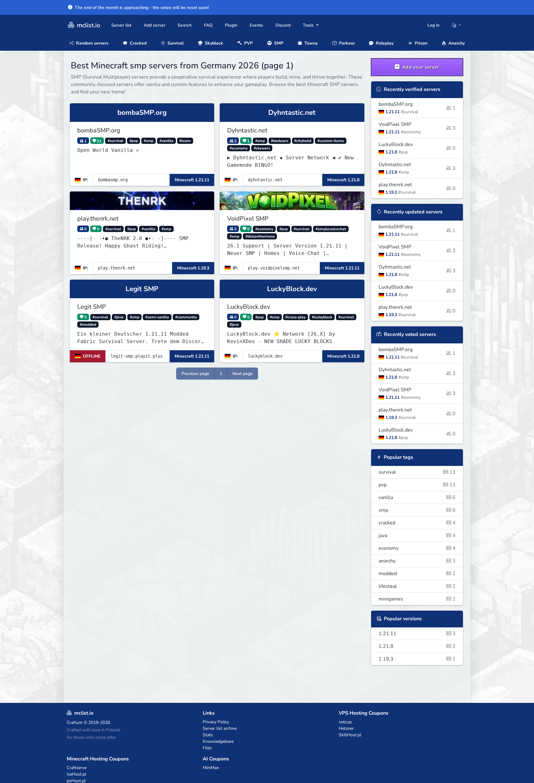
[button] (456, 25)
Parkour (346, 43)
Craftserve (77, 768)
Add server (154, 25)
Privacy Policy (216, 722)
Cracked (137, 43)
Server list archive (220, 728)
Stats (208, 735)
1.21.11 (417, 633)
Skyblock (213, 43)
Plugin (231, 25)
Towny (310, 43)
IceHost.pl (76, 774)
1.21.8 (417, 646)
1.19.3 (417, 659)
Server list (121, 25)
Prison (420, 43)
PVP (248, 43)
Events (256, 25)
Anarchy (456, 43)
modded (417, 573)
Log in (433, 25)
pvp (417, 484)
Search (185, 25)
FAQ (208, 25)
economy (417, 548)
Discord (282, 25)
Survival (175, 43)
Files (207, 748)
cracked (417, 522)
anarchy (417, 560)
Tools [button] (309, 25)
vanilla (417, 497)
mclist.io (87, 25)
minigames (417, 599)
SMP (278, 43)
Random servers (91, 43)
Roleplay (384, 43)
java (417, 535)
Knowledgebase (218, 741)
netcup (345, 722)
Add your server (420, 67)
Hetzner (346, 728)
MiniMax (211, 768)
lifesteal (417, 586)
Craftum (75, 722)
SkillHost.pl (350, 735)
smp (417, 510)
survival (417, 472)
